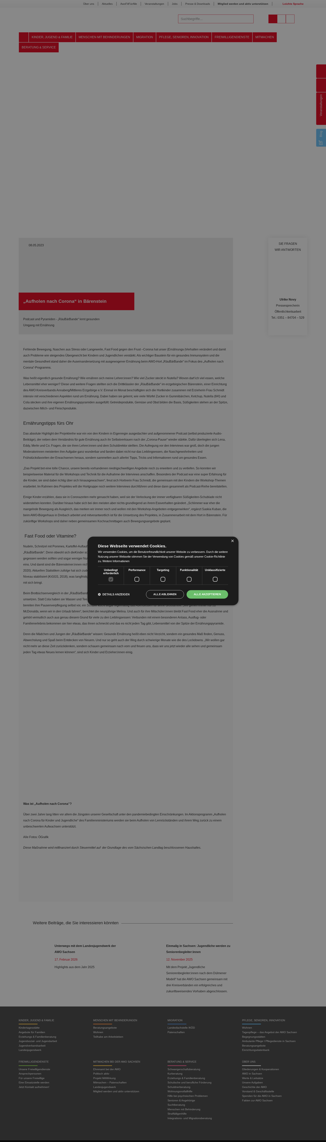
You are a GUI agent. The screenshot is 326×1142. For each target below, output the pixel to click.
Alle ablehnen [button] (164, 594)
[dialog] (163, 571)
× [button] (232, 541)
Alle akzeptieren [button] (207, 594)
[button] (114, 594)
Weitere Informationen (115, 561)
